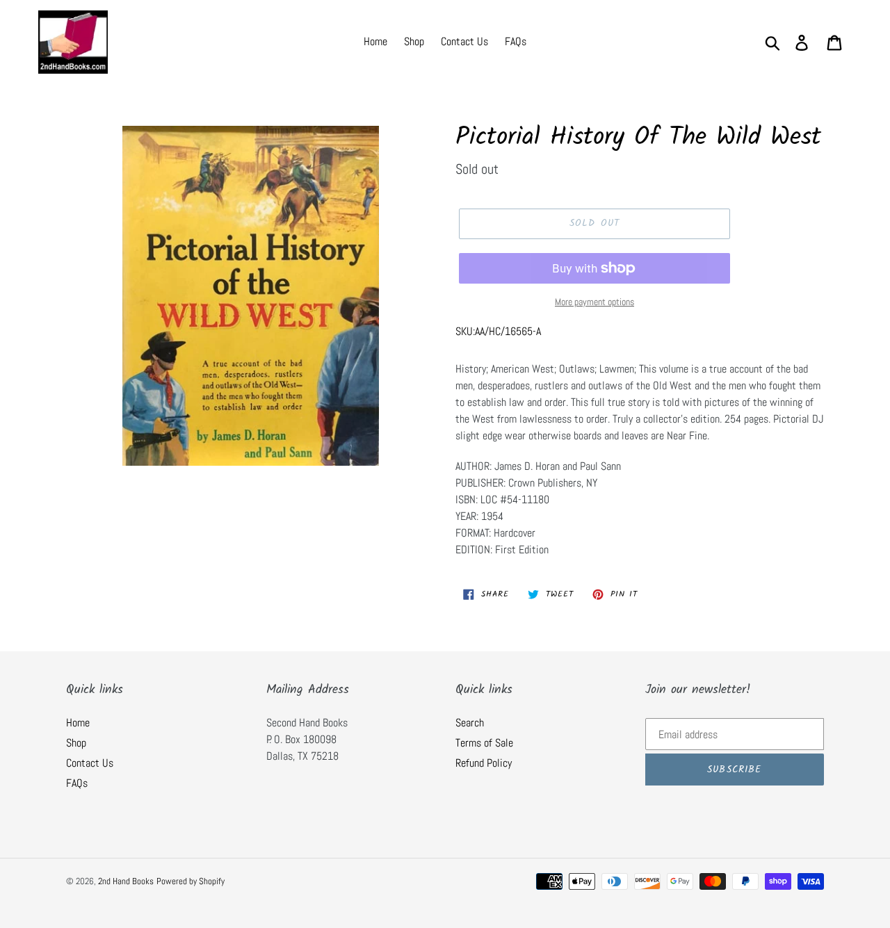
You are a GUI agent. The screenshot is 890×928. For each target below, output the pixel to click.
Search (469, 722)
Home (78, 722)
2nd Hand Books (126, 881)
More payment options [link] (594, 301)
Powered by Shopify (190, 881)
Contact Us (89, 763)
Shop (76, 742)
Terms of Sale (484, 742)
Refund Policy (483, 763)
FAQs (77, 783)
